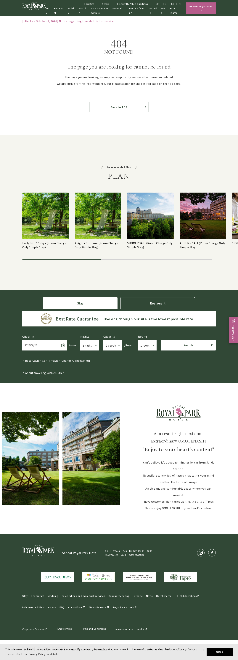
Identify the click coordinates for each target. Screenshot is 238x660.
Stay (48, 10)
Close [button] (219, 652)
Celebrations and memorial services (83, 596)
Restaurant (58, 10)
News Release (97, 607)
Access (105, 3)
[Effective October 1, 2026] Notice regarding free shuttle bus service (68, 21)
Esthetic (153, 10)
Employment (64, 629)
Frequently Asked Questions (132, 3)
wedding (53, 596)
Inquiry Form (75, 607)
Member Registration (201, 6)
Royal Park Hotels (123, 607)
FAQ (62, 607)
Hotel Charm (173, 10)
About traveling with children (45, 373)
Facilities (89, 3)
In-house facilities (33, 607)
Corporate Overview (33, 629)
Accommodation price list (129, 629)
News (149, 596)
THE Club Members (185, 596)
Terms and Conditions (93, 629)
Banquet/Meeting (119, 596)
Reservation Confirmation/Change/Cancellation (57, 360)
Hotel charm (163, 596)
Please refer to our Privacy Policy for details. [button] (32, 654)
